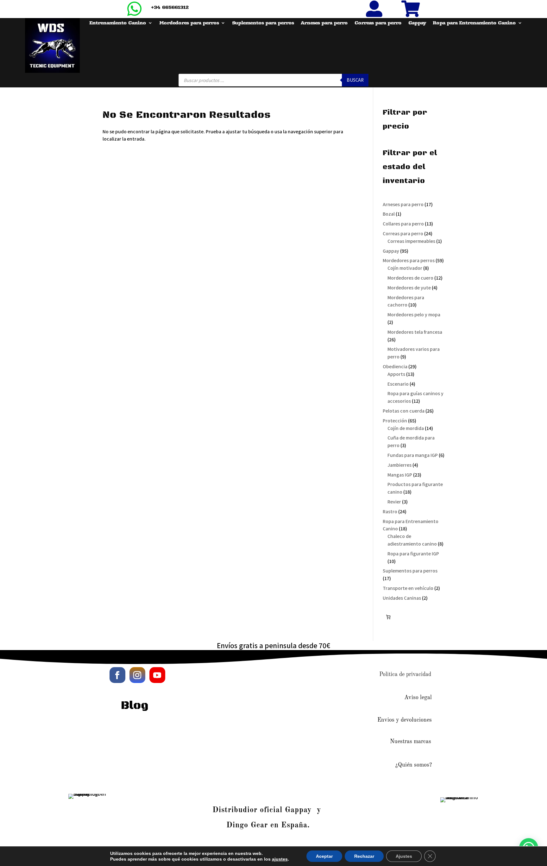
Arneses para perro (324, 23)
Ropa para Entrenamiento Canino (474, 23)
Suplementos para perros (263, 23)
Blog (134, 705)
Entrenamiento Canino (117, 23)
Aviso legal (418, 697)
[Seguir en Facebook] (117, 675)
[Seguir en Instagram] (137, 675)
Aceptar (324, 856)
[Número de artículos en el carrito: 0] (388, 617)
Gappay (417, 23)
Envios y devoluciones (404, 720)
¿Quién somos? (413, 765)
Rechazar (364, 856)
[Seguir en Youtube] (157, 675)
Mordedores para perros (189, 23)
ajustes (280, 859)
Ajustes (404, 856)
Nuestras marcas (410, 741)
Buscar (355, 80)
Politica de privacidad (405, 674)
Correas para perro (378, 23)
